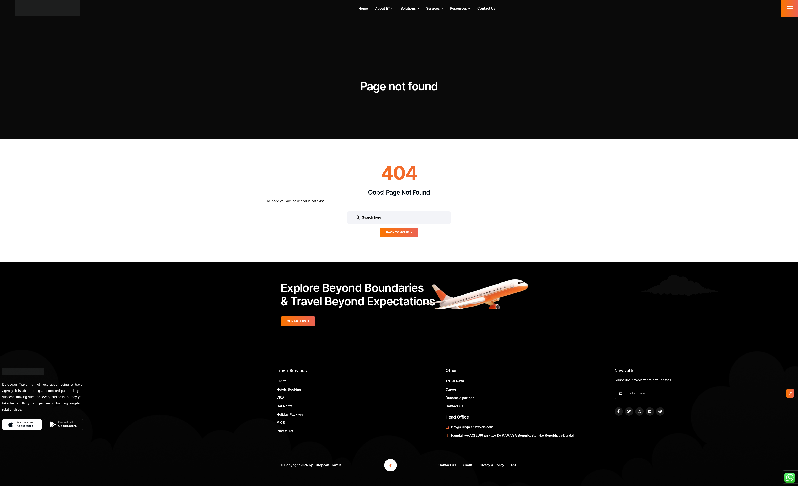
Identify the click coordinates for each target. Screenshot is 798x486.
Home (363, 8)
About (467, 465)
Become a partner (460, 398)
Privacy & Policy (491, 465)
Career (451, 389)
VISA (280, 398)
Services (433, 8)
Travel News (455, 381)
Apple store (25, 424)
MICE (281, 423)
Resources (458, 8)
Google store (67, 424)
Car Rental (285, 406)
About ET (382, 8)
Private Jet (285, 431)
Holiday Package (290, 414)
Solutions (408, 8)
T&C (513, 465)
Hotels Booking (289, 389)
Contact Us (486, 8)
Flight (281, 381)
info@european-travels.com (472, 427)
